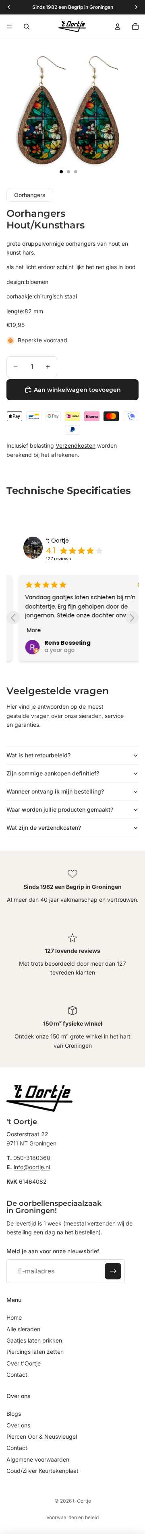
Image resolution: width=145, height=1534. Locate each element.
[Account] (117, 26)
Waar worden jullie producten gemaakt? (59, 809)
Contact (16, 1374)
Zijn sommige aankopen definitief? (52, 773)
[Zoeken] (26, 26)
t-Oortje (82, 1501)
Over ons (18, 1425)
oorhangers (30, 194)
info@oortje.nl (32, 1167)
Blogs (13, 1413)
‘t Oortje (57, 541)
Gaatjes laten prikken (34, 1340)
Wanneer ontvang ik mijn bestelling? (55, 791)
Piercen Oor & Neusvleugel (41, 1436)
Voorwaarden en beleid (72, 1517)
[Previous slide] (13, 617)
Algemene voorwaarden (37, 1459)
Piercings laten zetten (35, 1351)
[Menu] (9, 26)
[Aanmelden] (113, 1271)
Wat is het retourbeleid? (38, 755)
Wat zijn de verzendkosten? (43, 827)
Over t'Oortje (23, 1363)
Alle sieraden (23, 1329)
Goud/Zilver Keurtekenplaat (42, 1470)
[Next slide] (132, 617)
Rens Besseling (55, 643)
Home (14, 1317)
